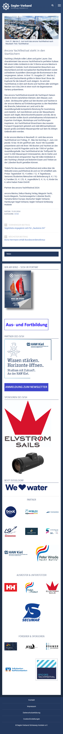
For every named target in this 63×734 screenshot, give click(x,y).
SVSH (16, 214)
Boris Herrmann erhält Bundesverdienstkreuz (24, 240)
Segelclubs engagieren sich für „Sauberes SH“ (24, 228)
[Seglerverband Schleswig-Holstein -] (17, 9)
